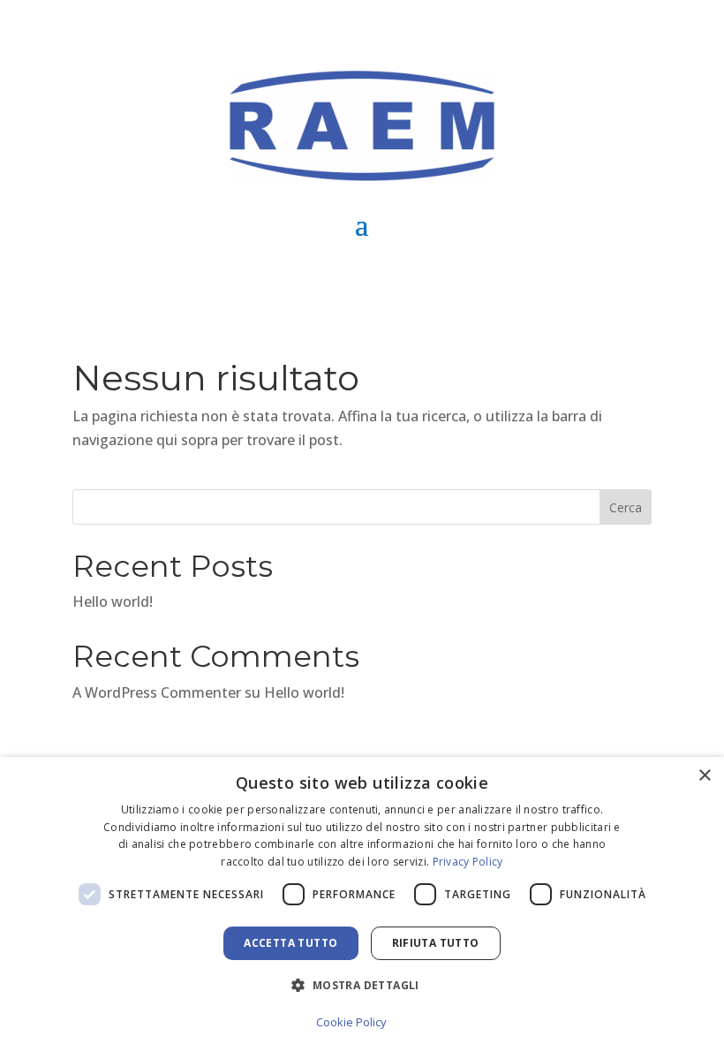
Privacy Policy (468, 861)
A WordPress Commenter (156, 692)
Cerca (625, 507)
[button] (362, 985)
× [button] (704, 776)
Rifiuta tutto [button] (435, 942)
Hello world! (112, 601)
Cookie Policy (351, 1022)
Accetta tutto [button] (290, 942)
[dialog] (362, 908)
